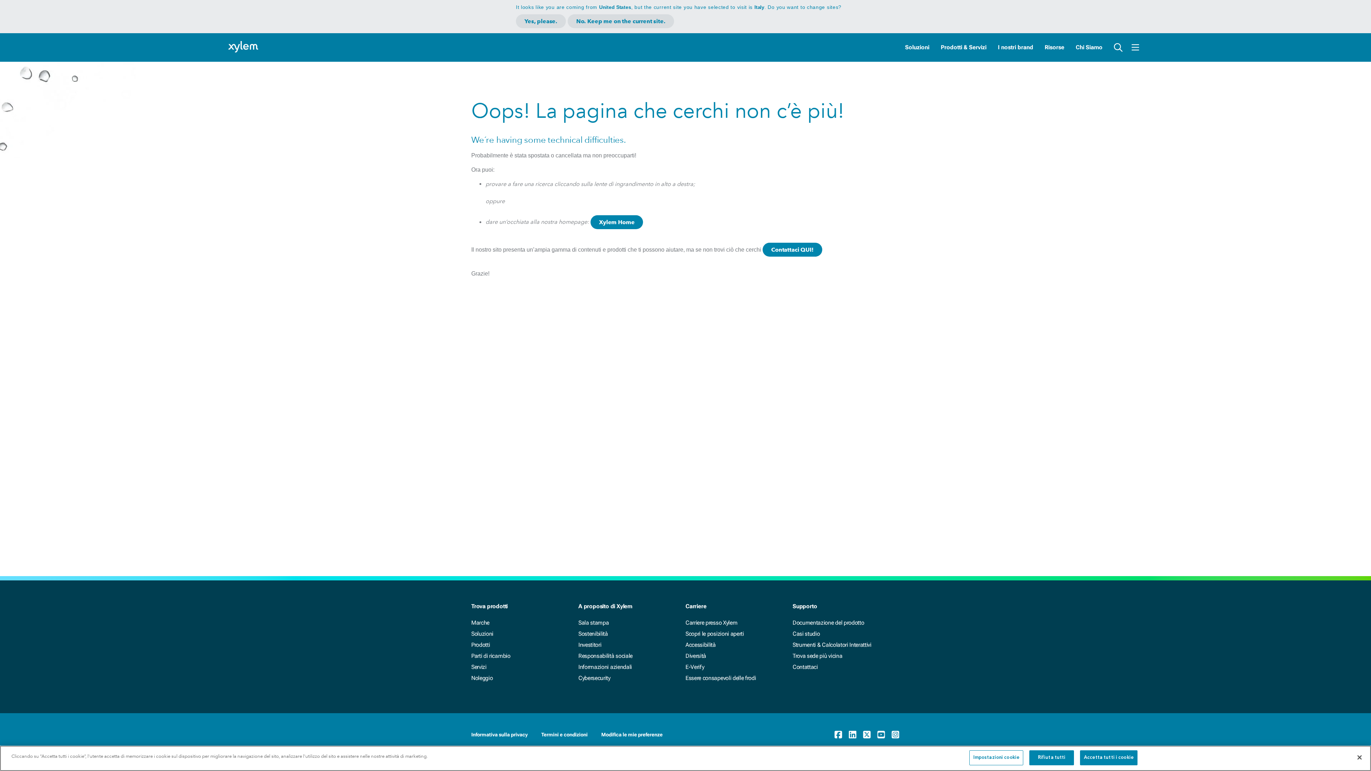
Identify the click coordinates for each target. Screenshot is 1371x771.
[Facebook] (838, 734)
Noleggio (482, 678)
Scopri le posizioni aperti (715, 633)
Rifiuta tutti (1052, 757)
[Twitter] (867, 734)
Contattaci (805, 667)
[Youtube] (881, 734)
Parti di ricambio (491, 655)
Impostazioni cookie (996, 757)
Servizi (479, 667)
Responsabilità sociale (605, 655)
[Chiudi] (1359, 757)
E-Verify (695, 667)
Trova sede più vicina (817, 655)
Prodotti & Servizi (963, 47)
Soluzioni (917, 47)
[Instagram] (895, 734)
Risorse (1054, 47)
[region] (685, 758)
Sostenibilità (593, 633)
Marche (480, 622)
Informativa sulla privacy (499, 734)
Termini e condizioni (564, 734)
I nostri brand (1015, 47)
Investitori (589, 644)
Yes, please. (540, 21)
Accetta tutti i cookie (1109, 757)
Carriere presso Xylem (711, 622)
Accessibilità (701, 644)
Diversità (696, 655)
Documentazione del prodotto (828, 622)
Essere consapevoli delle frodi (721, 678)
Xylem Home (616, 222)
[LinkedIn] (852, 734)
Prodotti (480, 644)
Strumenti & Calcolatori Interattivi (832, 644)
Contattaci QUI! (792, 249)
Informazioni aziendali (605, 667)
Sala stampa (593, 622)
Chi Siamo (1089, 47)
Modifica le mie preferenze (632, 734)
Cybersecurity (594, 678)
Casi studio (806, 633)
